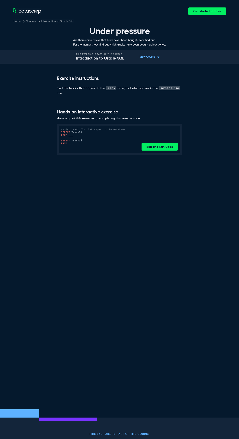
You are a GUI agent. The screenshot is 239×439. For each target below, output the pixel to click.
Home (17, 21)
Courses (31, 21)
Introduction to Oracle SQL (57, 21)
